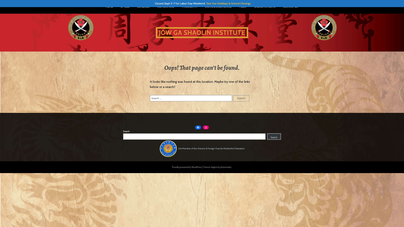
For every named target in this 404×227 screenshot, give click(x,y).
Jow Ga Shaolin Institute (202, 32)
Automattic (226, 167)
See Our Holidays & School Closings (228, 3)
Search (126, 131)
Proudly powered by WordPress (187, 167)
